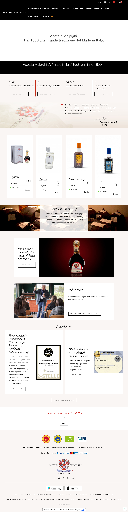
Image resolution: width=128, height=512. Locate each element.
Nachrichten (107, 8)
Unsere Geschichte (63, 228)
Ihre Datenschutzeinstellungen (70, 510)
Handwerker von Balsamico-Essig (43, 8)
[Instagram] (64, 478)
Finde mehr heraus (18, 94)
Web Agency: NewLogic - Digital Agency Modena (64, 504)
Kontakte (44, 16)
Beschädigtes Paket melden (63, 447)
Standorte (33, 16)
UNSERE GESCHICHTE (46, 94)
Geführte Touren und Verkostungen (84, 313)
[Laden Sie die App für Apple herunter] (73, 488)
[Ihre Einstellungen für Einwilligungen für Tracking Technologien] (125, 509)
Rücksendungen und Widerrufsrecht (90, 447)
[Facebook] (55, 478)
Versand (46, 447)
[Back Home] (64, 466)
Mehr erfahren (16, 388)
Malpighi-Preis (92, 8)
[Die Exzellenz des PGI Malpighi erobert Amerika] (108, 362)
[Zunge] (52, 16)
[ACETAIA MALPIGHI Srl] (14, 12)
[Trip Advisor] (73, 478)
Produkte (65, 8)
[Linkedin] (68, 478)
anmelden (104, 2)
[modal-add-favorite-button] (28, 181)
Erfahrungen (77, 8)
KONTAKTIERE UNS (103, 94)
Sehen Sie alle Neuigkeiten (63, 400)
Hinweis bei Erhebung (51, 510)
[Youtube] (59, 478)
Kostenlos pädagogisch (77, 94)
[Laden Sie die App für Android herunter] (55, 488)
